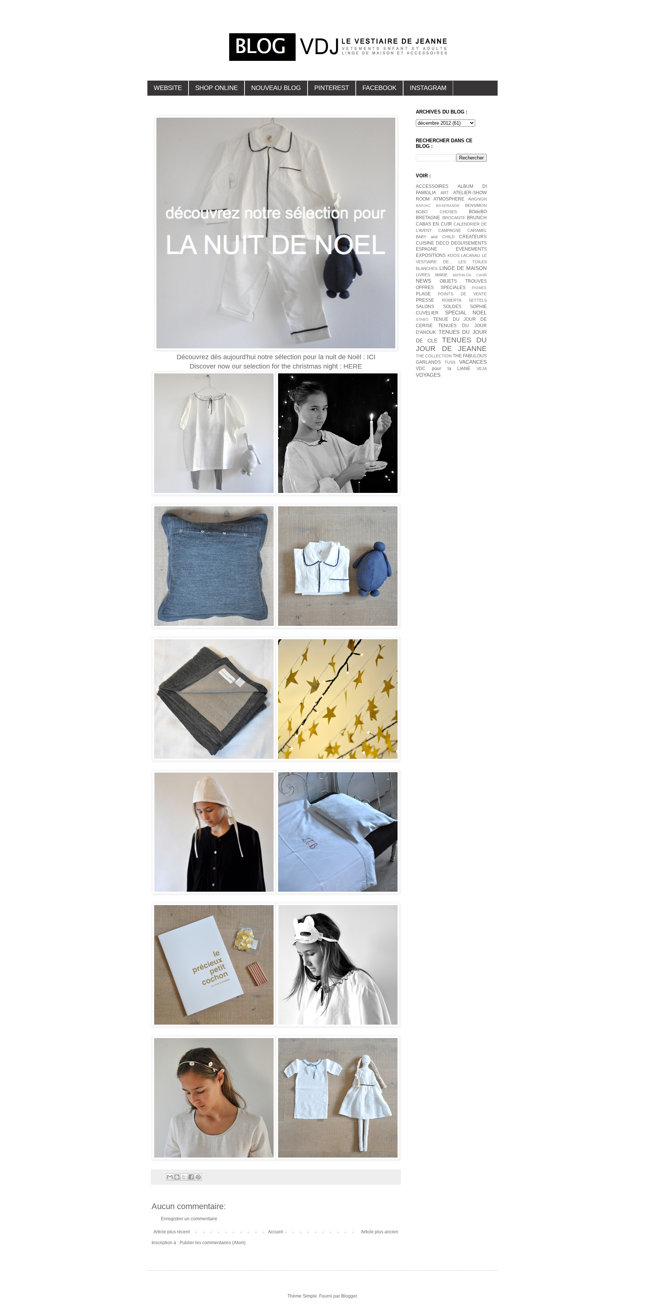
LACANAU (470, 255)
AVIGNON (477, 199)
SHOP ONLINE (216, 87)
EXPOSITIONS (431, 255)
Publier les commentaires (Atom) (213, 1242)
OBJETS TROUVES (463, 281)
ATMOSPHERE (448, 199)
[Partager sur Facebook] (191, 1177)
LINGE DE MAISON (463, 268)
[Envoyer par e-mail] (170, 1177)
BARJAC (423, 206)
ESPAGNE (426, 249)
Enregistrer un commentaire (189, 1218)
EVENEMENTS (471, 249)
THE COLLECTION (434, 356)
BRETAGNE (428, 217)
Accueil (275, 1231)
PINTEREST (331, 87)
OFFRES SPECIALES (440, 287)
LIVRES (423, 275)
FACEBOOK (379, 87)
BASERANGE (448, 206)
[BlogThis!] (177, 1177)
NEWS (423, 281)
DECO (442, 243)
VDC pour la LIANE (443, 368)
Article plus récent (171, 1231)
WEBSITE (168, 87)
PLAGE (423, 293)
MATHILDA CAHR (470, 275)
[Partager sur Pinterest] (198, 1177)
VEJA (482, 368)
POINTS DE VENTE (462, 294)
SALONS (425, 306)
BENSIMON (476, 205)
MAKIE (441, 275)
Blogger (349, 1296)
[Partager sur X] (184, 1177)
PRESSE (425, 300)
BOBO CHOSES (436, 211)
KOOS (453, 255)
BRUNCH (477, 217)
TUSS (450, 362)
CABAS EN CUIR (434, 224)
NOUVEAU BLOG (276, 87)
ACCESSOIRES (432, 186)
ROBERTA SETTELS (464, 300)
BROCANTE (453, 217)
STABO (422, 319)
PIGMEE (479, 288)
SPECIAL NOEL (466, 313)
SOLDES (452, 306)
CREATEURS (473, 236)
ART (444, 192)
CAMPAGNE (449, 230)
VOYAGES (428, 375)
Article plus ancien (379, 1231)
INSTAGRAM (428, 87)
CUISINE (425, 243)
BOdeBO (478, 211)
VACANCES (473, 362)
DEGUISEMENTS (469, 243)
